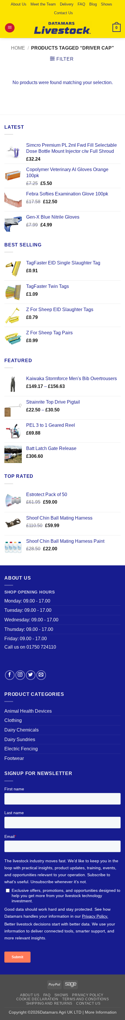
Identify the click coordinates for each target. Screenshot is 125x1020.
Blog (93, 4)
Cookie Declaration (37, 999)
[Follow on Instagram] (20, 675)
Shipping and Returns (49, 1003)
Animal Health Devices (28, 711)
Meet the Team (43, 4)
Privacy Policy (87, 995)
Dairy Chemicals (21, 729)
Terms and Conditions (85, 999)
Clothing (13, 720)
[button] (10, 28)
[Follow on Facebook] (10, 675)
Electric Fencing (21, 748)
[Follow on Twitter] (30, 675)
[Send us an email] (41, 675)
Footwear (14, 758)
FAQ (81, 4)
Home (18, 48)
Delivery (67, 4)
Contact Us (63, 13)
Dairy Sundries (19, 739)
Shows (106, 4)
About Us (18, 4)
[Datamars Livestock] (62, 28)
